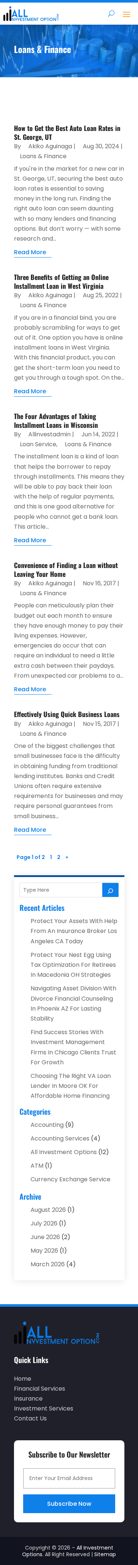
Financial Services (39, 1388)
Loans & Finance (43, 156)
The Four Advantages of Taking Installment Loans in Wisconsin (56, 420)
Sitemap (105, 1554)
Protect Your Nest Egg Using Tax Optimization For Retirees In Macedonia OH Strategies (73, 965)
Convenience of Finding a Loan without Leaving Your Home (66, 569)
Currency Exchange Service (70, 1179)
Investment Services (43, 1408)
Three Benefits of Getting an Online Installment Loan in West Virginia (61, 281)
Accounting (47, 1125)
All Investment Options (64, 1152)
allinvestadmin (49, 434)
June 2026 (45, 1237)
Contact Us (30, 1418)
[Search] (110, 890)
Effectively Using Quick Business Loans (67, 714)
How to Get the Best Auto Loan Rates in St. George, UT (67, 132)
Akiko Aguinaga (50, 146)
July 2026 (44, 1223)
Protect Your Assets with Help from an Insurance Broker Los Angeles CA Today (74, 931)
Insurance (28, 1398)
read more (30, 252)
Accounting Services (60, 1138)
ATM (37, 1165)
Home (22, 1378)
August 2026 (48, 1210)
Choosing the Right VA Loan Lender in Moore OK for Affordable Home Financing (71, 1086)
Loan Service (38, 444)
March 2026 (48, 1264)
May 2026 (44, 1250)
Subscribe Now (69, 1504)
